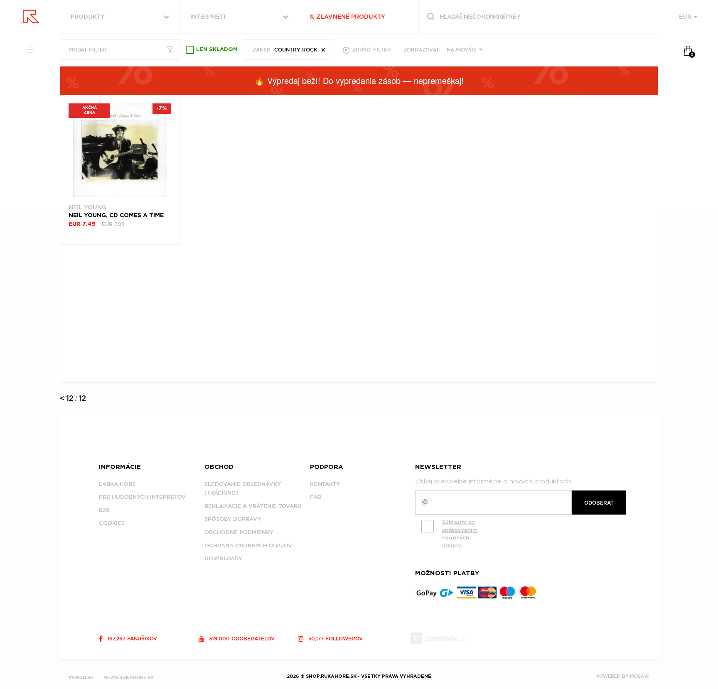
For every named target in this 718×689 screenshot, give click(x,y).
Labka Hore (117, 484)
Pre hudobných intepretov (142, 497)
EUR (686, 16)
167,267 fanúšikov (131, 638)
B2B (104, 510)
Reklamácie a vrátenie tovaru (253, 506)
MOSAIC (639, 676)
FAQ (316, 497)
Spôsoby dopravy (232, 519)
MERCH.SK (81, 677)
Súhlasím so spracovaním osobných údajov (459, 534)
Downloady (223, 558)
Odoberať (599, 503)
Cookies (112, 523)
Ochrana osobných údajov (248, 545)
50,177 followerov (335, 638)
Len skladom (217, 49)
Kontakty (325, 484)
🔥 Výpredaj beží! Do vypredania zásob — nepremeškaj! (359, 80)
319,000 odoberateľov (241, 638)
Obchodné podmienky (238, 532)
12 (70, 398)
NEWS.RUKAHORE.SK (128, 677)
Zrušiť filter (371, 50)
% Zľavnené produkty (347, 16)
